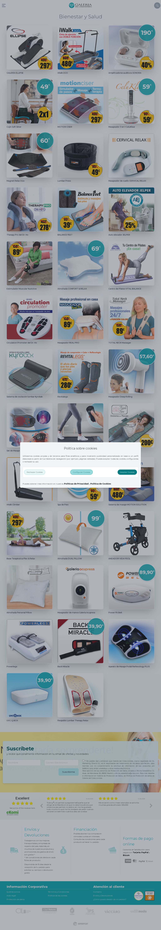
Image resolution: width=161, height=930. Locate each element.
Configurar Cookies (81, 472)
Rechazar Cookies (35, 472)
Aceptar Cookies (127, 472)
